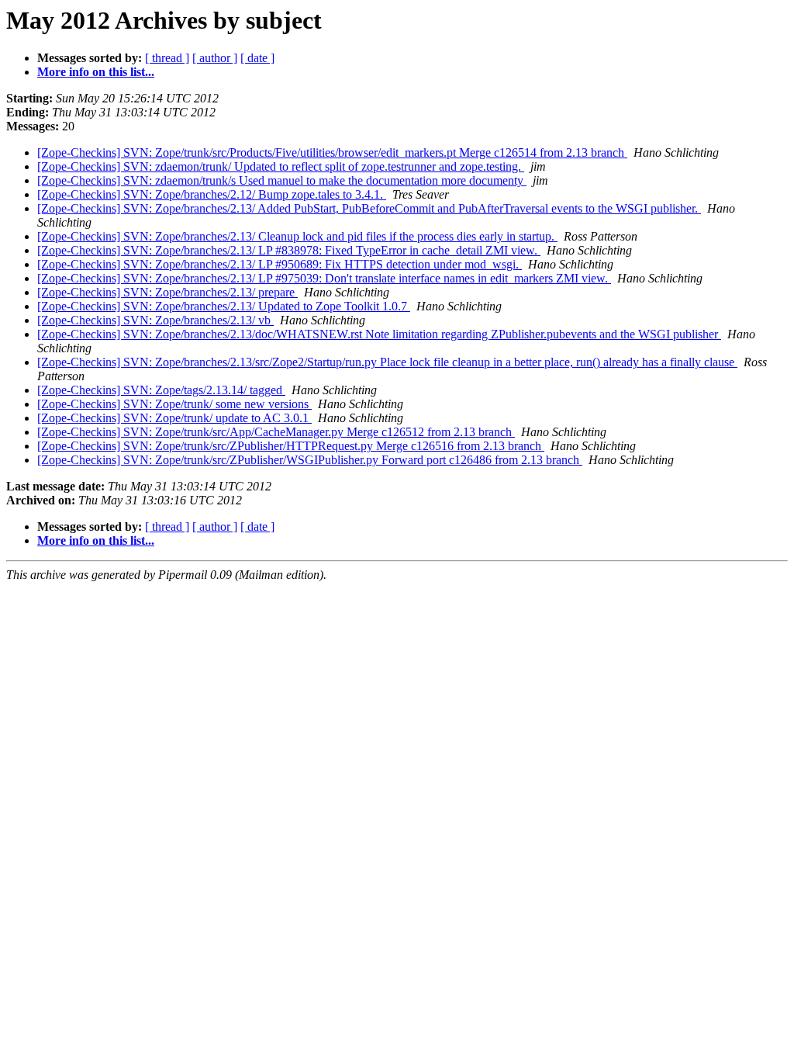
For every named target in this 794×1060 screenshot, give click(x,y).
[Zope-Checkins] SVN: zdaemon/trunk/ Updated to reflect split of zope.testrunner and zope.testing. (280, 166)
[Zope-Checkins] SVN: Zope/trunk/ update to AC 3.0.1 (174, 417)
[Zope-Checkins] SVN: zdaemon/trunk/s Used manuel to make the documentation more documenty (281, 180)
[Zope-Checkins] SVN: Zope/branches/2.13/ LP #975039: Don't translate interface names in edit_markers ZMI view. (324, 278)
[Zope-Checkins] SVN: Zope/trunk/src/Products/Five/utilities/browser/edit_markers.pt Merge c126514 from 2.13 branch (332, 152)
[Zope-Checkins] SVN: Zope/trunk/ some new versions (174, 403)
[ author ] (214, 57)
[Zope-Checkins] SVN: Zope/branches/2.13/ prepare (167, 292)
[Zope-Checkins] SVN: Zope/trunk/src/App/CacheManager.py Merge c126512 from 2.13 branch (276, 431)
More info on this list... (95, 71)
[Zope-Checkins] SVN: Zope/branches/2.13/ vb (155, 320)
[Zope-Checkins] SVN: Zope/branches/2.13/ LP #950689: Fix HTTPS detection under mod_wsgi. (279, 264)
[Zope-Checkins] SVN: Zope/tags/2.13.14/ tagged (161, 390)
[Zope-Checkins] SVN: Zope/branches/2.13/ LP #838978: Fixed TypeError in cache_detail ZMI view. (288, 250)
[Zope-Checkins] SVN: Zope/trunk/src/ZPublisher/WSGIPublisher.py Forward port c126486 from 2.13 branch (309, 459)
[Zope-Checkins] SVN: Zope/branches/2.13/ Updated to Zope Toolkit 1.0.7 (223, 306)
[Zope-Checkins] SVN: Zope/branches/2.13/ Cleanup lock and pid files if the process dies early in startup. (297, 236)
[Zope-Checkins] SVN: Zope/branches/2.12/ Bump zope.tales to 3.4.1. (211, 194)
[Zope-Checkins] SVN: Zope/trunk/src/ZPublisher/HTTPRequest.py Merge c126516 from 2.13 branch (290, 445)
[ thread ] (167, 57)
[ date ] (257, 57)
